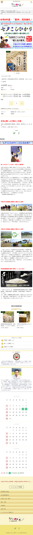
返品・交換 (3, 502)
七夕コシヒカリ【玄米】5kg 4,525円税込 (16, 94)
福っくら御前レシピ (9, 343)
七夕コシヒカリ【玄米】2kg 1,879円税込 (16, 96)
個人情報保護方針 (5, 495)
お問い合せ (3, 509)
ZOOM (17, 73)
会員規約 (3, 505)
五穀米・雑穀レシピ (9, 340)
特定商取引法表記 (5, 491)
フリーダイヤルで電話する (7, 512)
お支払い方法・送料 (5, 498)
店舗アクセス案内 (8, 346)
